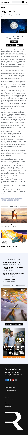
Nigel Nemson (5, 281)
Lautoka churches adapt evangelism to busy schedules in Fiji (13, 274)
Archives (7, 397)
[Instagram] (11, 380)
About (6, 402)
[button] (26, 2)
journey (4, 200)
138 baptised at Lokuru (9, 279)
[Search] (23, 2)
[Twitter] (8, 380)
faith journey (19, 198)
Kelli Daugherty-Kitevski (5, 248)
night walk (10, 200)
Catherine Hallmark (5, 226)
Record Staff (11, 264)
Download (9, 324)
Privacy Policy (8, 406)
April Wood (5, 15)
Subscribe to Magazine (10, 399)
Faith (3, 7)
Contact (6, 404)
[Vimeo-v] (16, 380)
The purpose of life (6, 225)
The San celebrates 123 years (11, 262)
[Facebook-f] (6, 380)
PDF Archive (18, 324)
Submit (6, 401)
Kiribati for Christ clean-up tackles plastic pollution (13, 267)
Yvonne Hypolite (6, 264)
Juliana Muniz (5, 270)
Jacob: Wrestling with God (9, 246)
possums (17, 200)
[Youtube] (13, 380)
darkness (12, 198)
